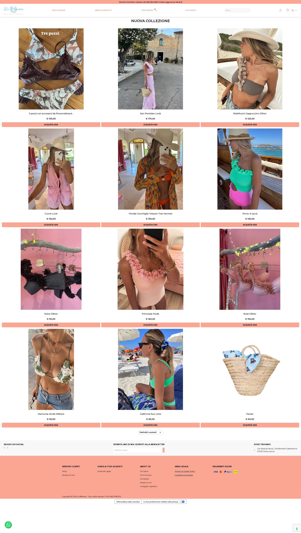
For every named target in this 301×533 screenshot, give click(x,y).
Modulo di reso (68, 475)
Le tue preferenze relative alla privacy (160, 502)
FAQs (64, 471)
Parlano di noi (146, 483)
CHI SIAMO (190, 10)
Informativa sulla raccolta (128, 502)
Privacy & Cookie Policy (185, 471)
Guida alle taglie (104, 471)
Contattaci (144, 479)
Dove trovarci (146, 475)
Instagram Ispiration (148, 486)
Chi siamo (144, 471)
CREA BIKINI (147, 10)
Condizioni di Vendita (184, 475)
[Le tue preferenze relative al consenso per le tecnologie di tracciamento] (297, 529)
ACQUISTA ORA (51, 124)
